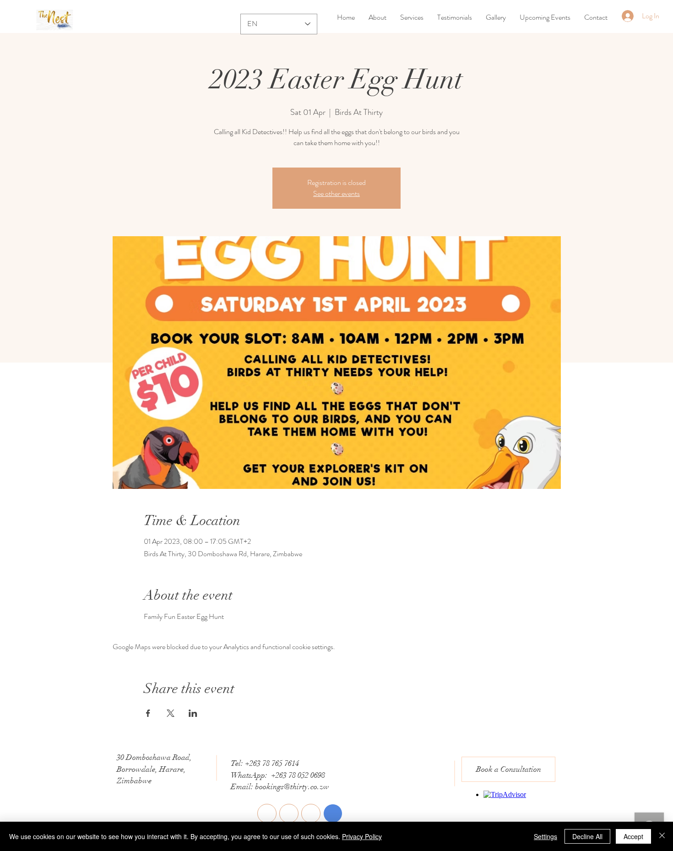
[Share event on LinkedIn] (193, 713)
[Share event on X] (170, 713)
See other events (336, 193)
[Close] (662, 836)
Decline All (587, 836)
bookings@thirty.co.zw (292, 786)
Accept (633, 836)
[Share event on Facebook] (148, 713)
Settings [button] (545, 836)
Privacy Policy (362, 836)
